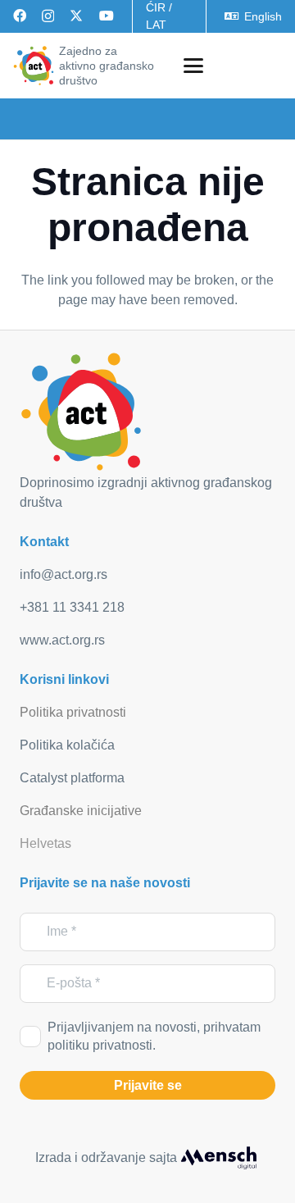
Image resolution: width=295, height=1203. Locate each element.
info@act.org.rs (63, 574)
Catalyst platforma (72, 778)
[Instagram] (48, 16)
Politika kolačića (67, 745)
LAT (156, 24)
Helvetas (45, 843)
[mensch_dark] (219, 1158)
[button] (193, 65)
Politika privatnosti (73, 712)
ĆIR (156, 7)
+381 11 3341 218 (72, 607)
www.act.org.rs (62, 640)
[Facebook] (19, 15)
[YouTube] (106, 15)
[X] (76, 15)
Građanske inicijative (81, 811)
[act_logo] (33, 65)
